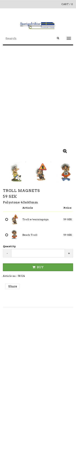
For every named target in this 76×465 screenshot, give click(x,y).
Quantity (9, 246)
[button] (65, 151)
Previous (10, 102)
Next (66, 102)
